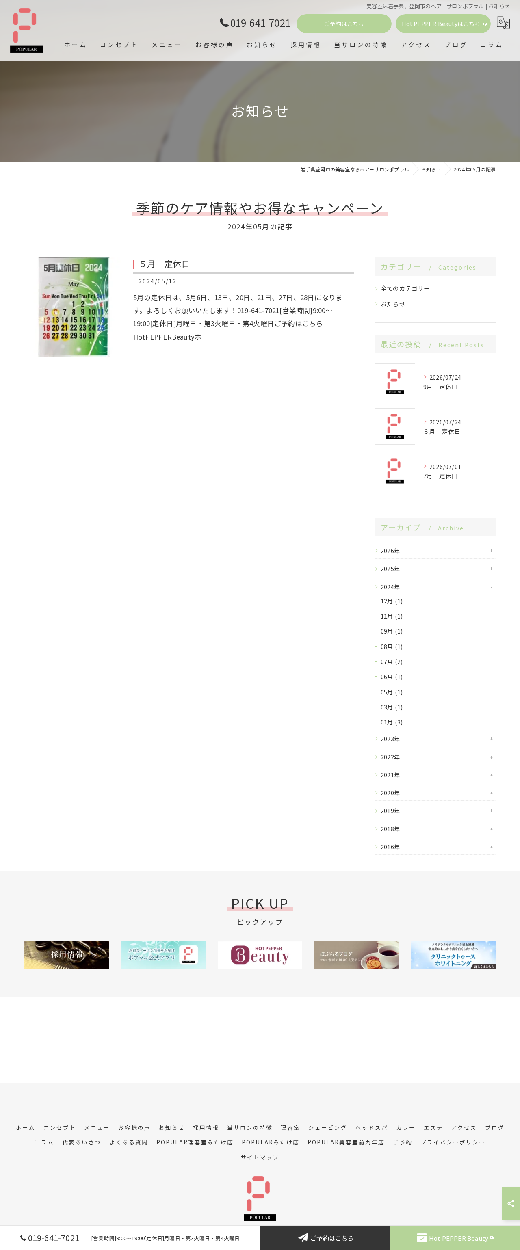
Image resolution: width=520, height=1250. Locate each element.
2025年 (390, 568)
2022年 (390, 757)
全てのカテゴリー (405, 288)
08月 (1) (392, 646)
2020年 (390, 792)
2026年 (390, 550)
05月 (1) (392, 692)
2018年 (390, 828)
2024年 (390, 586)
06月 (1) (392, 676)
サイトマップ (260, 1157)
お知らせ (393, 303)
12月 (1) (392, 601)
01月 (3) (392, 722)
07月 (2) (392, 661)
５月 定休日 (164, 263)
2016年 (390, 846)
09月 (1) (392, 631)
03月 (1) (392, 707)
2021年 (390, 774)
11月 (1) (392, 616)
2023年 (390, 738)
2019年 (390, 810)
